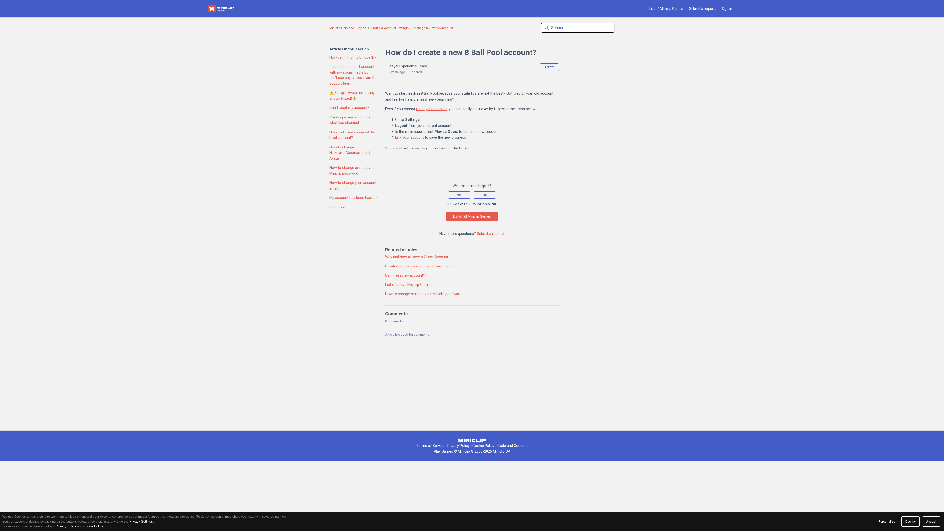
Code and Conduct (512, 445)
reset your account (431, 109)
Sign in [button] (727, 9)
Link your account (409, 137)
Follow (549, 67)
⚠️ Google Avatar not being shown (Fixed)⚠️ (351, 95)
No (485, 195)
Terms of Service (430, 445)
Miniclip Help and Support (347, 28)
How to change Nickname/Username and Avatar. (349, 153)
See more (337, 207)
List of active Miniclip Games (408, 284)
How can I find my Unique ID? (352, 57)
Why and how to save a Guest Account (416, 257)
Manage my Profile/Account (433, 28)
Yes (459, 195)
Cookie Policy (483, 445)
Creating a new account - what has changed (349, 120)
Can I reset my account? (349, 107)
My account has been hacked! (353, 197)
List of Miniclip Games (666, 9)
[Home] (221, 8)
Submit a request (702, 9)
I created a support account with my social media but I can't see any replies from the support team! (353, 75)
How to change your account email (352, 185)
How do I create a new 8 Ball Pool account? (352, 135)
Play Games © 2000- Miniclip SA (472, 451)
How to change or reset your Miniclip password (352, 170)
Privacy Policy (458, 445)
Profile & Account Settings (390, 28)
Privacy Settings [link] (141, 521)
